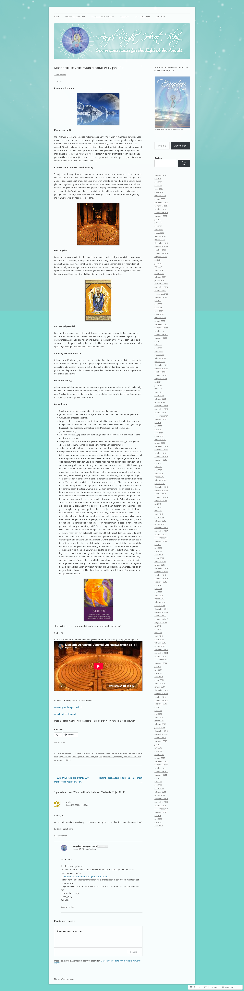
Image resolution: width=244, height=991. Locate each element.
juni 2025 (158, 222)
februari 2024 (160, 277)
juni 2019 (158, 466)
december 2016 (161, 568)
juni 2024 (158, 263)
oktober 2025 (160, 209)
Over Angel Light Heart (75, 17)
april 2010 (158, 825)
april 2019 (158, 473)
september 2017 (161, 538)
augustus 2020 (160, 419)
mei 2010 (158, 822)
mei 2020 (158, 429)
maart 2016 (159, 598)
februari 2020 (160, 439)
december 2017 (161, 527)
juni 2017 (158, 548)
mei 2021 (158, 388)
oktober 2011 (160, 768)
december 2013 (161, 690)
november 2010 (161, 802)
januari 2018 (159, 524)
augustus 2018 (160, 500)
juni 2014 (158, 670)
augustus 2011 (160, 775)
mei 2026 (158, 185)
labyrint (94, 756)
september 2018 (161, 497)
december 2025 (161, 202)
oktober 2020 (160, 412)
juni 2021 (158, 385)
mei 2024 (158, 266)
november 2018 (161, 490)
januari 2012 (159, 758)
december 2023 (161, 283)
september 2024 (161, 253)
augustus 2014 (160, 663)
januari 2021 (159, 402)
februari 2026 (160, 195)
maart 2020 (159, 436)
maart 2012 (159, 754)
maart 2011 (159, 788)
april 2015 (158, 636)
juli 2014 (157, 666)
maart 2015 (159, 639)
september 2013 (161, 700)
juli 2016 (157, 585)
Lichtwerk (160, 17)
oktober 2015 (160, 615)
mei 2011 (158, 785)
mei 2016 (158, 592)
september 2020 (161, 416)
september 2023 (161, 294)
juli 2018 (157, 504)
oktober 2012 (160, 737)
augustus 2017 (160, 541)
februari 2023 (160, 317)
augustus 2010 (160, 812)
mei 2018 (158, 510)
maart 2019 (159, 477)
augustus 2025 (160, 216)
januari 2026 (159, 199)
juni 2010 (158, 819)
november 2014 (161, 653)
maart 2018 (159, 517)
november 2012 (161, 734)
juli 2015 (157, 626)
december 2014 (161, 649)
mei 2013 (158, 714)
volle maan (128, 756)
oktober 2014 (160, 656)
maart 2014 (159, 680)
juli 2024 (157, 260)
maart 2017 (159, 558)
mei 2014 (158, 673)
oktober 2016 (160, 575)
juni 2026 (158, 182)
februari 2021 (160, 399)
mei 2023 (158, 307)
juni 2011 (158, 781)
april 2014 (158, 676)
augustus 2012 (160, 741)
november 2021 (161, 368)
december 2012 (161, 731)
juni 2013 (158, 710)
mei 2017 (158, 551)
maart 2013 (159, 720)
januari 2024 (159, 280)
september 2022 (161, 334)
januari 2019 (159, 483)
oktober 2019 (160, 453)
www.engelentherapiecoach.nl (67, 707)
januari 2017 (159, 565)
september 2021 (161, 375)
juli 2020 (157, 422)
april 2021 (158, 392)
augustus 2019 (160, 460)
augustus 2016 (160, 582)
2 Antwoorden (60, 74)
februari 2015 (160, 643)
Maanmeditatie (112, 753)
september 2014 (161, 659)
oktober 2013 (160, 697)
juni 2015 (158, 629)
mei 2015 (158, 632)
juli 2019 (157, 463)
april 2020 (158, 432)
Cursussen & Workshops (103, 17)
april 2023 (158, 311)
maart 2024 (159, 273)
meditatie (118, 756)
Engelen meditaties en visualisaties (90, 753)
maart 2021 (159, 395)
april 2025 (158, 229)
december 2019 (161, 446)
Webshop (124, 17)
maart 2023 (159, 314)
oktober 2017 (160, 534)
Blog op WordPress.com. (64, 979)
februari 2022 (160, 358)
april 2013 (158, 717)
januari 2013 (159, 727)
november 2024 (161, 246)
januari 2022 (159, 361)
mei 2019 (158, 470)
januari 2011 (159, 795)
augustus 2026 (160, 175)
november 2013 (161, 693)
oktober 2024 (160, 250)
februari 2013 (160, 724)
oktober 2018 (160, 493)
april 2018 (158, 514)
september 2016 (161, 578)
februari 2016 (160, 602)
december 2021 (161, 365)
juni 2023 (158, 304)
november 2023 (161, 287)
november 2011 (161, 764)
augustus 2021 (160, 378)
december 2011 (161, 761)
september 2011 (161, 771)
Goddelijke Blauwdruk (81, 756)
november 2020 (161, 409)
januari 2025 (159, 239)
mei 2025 (158, 226)
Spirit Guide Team (142, 17)
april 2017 (158, 554)
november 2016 (161, 571)
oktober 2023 (160, 290)
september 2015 (161, 619)
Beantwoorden (60, 835)
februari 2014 (160, 683)
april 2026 (158, 189)
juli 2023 (157, 300)
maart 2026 (159, 192)
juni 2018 (158, 507)
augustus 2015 (160, 622)
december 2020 (161, 405)
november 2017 (161, 531)
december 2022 (161, 324)
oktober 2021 (160, 372)
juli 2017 (157, 544)
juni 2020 (158, 426)
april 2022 (158, 351)
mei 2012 (158, 751)
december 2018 (161, 487)
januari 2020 (159, 443)
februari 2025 (160, 236)
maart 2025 (159, 233)
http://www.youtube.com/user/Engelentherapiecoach (85, 876)
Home (56, 17)
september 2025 (161, 212)
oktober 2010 (160, 805)
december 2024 (161, 243)
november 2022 (161, 327)
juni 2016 (158, 588)
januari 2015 (159, 646)
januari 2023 (159, 321)
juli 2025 (157, 219)
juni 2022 (158, 344)
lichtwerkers (108, 756)
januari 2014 (159, 687)
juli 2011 (157, 778)
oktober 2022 (160, 331)
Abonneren (180, 145)
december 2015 (161, 609)
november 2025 (161, 206)
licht (100, 756)
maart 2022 (159, 355)
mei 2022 (158, 348)
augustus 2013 (160, 703)
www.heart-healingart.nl (65, 714)
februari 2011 (160, 792)
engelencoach (65, 756)
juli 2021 (157, 382)
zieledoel (137, 756)
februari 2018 (160, 521)
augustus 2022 (160, 338)
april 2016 (158, 595)
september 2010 (161, 809)
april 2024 (158, 270)
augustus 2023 (160, 297)
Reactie (133, 952)
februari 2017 (160, 561)
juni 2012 (158, 748)
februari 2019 (160, 480)
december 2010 (161, 798)
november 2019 (161, 449)
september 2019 (161, 456)
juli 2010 (157, 815)
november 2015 (161, 612)
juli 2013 (157, 707)
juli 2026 (157, 178)
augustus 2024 (160, 256)
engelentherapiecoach (85, 846)
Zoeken (158, 158)
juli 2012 (157, 744)
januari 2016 (159, 605)
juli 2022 (157, 341)
